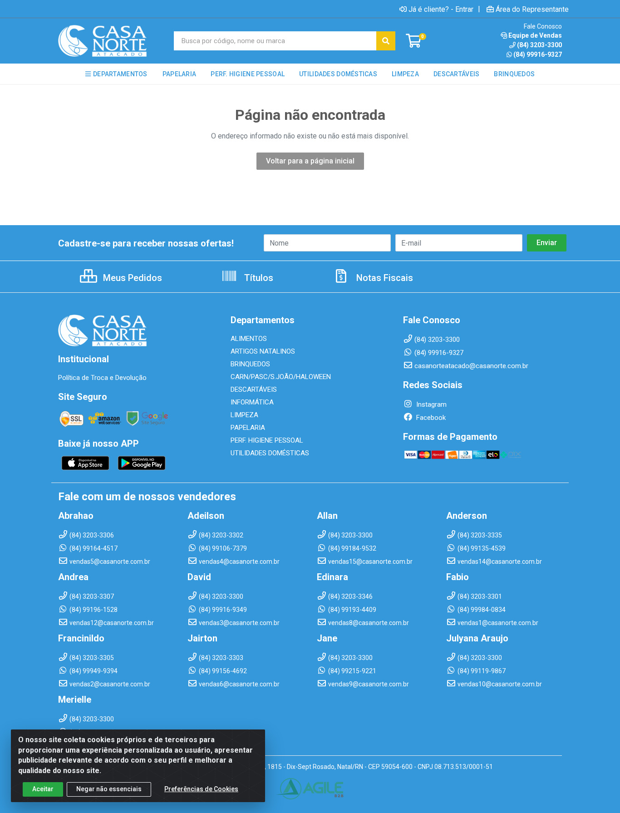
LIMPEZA (244, 415)
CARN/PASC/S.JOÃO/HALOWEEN (281, 377)
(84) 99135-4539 (482, 548)
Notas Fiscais (383, 277)
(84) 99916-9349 (223, 609)
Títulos (257, 277)
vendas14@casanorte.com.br (500, 561)
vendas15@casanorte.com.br (370, 561)
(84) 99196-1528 (93, 609)
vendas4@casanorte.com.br (239, 561)
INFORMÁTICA (252, 402)
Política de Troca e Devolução (102, 378)
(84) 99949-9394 (93, 671)
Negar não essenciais (109, 789)
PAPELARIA (248, 428)
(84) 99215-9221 (352, 671)
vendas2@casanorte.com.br (109, 684)
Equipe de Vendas (535, 35)
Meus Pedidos (131, 277)
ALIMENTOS (249, 339)
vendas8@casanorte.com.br (368, 622)
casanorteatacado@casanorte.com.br (471, 366)
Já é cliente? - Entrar (440, 9)
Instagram (430, 404)
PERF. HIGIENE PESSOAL (267, 440)
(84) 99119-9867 (482, 671)
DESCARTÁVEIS (254, 389)
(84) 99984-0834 (482, 609)
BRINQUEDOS (250, 364)
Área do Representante (532, 9)
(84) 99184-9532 (352, 548)
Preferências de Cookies (201, 789)
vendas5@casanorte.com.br (109, 561)
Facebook (430, 418)
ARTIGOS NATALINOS (263, 351)
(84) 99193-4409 (352, 609)
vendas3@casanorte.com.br (239, 622)
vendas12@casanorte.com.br (111, 622)
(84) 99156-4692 (223, 671)
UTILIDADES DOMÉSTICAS (270, 453)
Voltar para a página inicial (310, 161)
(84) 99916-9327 (537, 54)
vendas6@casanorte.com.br (239, 684)
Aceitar (43, 789)
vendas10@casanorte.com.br (500, 684)
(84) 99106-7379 (223, 548)
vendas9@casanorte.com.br (368, 684)
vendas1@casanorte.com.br (498, 622)
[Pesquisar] (385, 40)
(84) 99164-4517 (93, 548)
